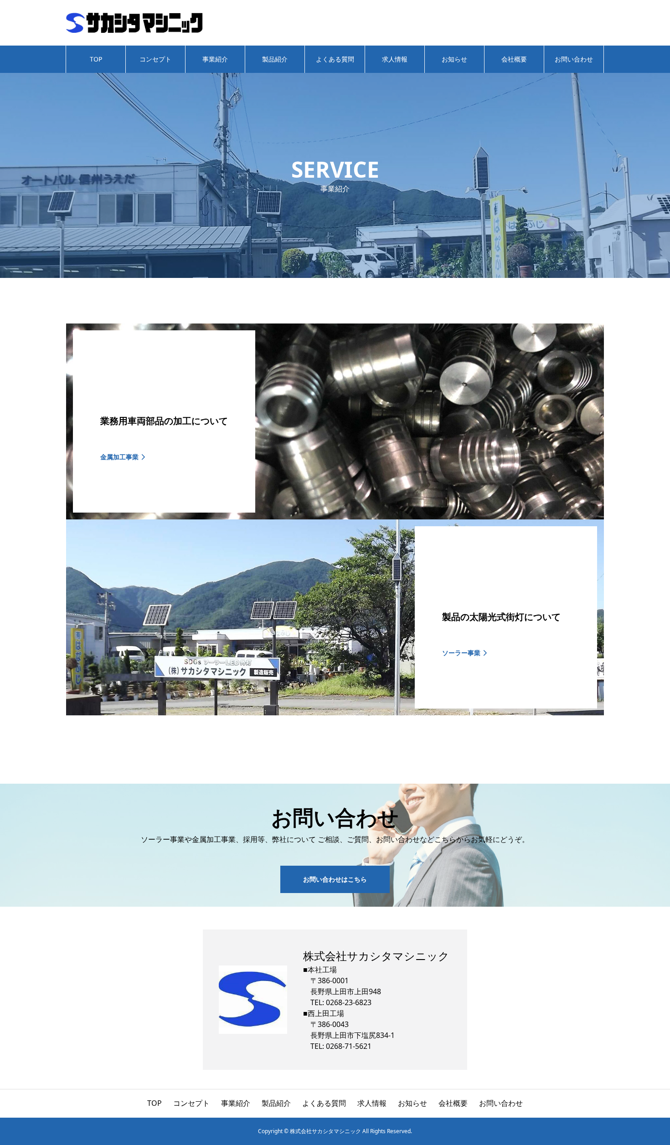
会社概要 (514, 59)
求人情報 (394, 59)
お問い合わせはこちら (335, 879)
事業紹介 (215, 59)
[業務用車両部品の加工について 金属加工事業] (335, 516)
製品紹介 (275, 59)
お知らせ (454, 59)
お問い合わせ (574, 59)
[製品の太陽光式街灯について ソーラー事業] (335, 712)
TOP (96, 59)
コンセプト (155, 59)
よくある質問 (335, 59)
